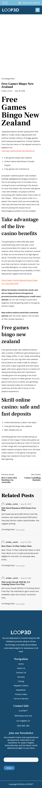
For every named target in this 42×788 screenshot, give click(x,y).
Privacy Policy (21, 694)
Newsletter (21, 690)
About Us (21, 668)
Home (21, 664)
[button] (37, 10)
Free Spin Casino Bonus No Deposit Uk (17, 151)
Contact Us (21, 672)
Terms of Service (21, 698)
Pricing (21, 681)
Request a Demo (21, 685)
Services (21, 677)
